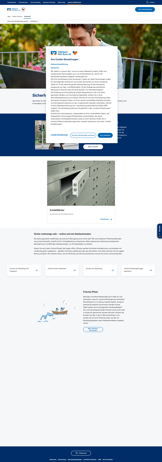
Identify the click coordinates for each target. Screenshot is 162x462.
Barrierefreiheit (108, 459)
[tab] (9, 16)
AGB (99, 459)
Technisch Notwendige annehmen (83, 135)
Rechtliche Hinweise (90, 459)
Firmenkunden (23, 2)
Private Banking (35, 2)
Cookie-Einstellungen (59, 135)
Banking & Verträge (49, 2)
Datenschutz (62, 459)
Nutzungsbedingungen (75, 459)
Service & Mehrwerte (74, 2)
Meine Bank (61, 2)
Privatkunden (11, 2)
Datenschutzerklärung (59, 64)
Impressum (52, 459)
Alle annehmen (105, 135)
